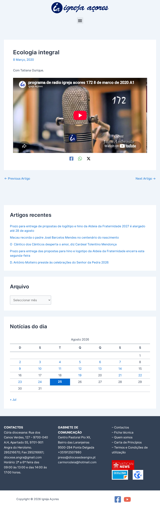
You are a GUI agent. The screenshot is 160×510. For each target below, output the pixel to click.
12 (80, 368)
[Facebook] (71, 158)
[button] (80, 20)
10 (40, 368)
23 (20, 382)
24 (40, 382)
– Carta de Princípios (127, 442)
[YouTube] (127, 499)
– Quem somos (122, 437)
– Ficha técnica (122, 432)
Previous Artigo (17, 178)
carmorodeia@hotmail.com (77, 462)
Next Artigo (146, 178)
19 (80, 375)
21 (120, 375)
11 (60, 368)
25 (60, 382)
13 (100, 368)
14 (120, 368)
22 (140, 375)
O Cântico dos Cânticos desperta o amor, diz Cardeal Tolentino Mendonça (63, 244)
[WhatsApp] (80, 158)
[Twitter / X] (89, 158)
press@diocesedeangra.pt (77, 457)
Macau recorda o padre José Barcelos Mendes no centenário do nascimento (64, 237)
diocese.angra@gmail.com (23, 457)
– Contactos (120, 427)
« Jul (13, 399)
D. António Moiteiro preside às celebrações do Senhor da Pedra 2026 (59, 262)
